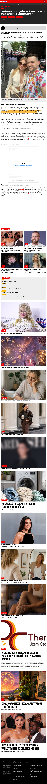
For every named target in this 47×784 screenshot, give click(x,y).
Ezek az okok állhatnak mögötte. (9, 617)
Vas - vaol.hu (32, 774)
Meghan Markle (20, 4)
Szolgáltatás (21, 762)
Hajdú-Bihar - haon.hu (17, 777)
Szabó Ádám (4, 17)
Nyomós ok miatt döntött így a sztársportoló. (32, 250)
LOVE (9, 6)
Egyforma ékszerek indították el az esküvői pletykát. (35, 273)
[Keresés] (42, 1)
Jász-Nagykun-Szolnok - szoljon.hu (36, 765)
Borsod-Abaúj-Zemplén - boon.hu (19, 770)
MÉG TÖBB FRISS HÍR (5, 298)
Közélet (26, 761)
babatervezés (11, 17)
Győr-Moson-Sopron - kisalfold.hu (19, 776)
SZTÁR (6, 6)
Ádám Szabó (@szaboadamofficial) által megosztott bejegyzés (23, 180)
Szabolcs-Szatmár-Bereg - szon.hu (36, 771)
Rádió (27, 762)
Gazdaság (33, 761)
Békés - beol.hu (15, 768)
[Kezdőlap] (4, 1)
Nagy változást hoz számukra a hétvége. (11, 709)
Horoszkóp (3, 4)
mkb (7, 19)
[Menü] (44, 1)
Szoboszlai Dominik (11, 4)
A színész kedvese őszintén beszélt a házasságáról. (10, 250)
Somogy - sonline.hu (33, 770)
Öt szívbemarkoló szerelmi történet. (10, 272)
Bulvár (14, 762)
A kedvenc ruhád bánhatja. (8, 510)
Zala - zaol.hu (32, 777)
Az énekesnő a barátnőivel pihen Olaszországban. (13, 546)
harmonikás (19, 17)
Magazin (39, 761)
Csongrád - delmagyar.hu (17, 771)
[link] (3, 244)
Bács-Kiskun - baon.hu (17, 765)
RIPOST (2, 6)
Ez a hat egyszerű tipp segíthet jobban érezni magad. (14, 582)
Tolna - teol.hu (32, 773)
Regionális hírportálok (18, 761)
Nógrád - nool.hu (33, 768)
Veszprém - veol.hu (33, 776)
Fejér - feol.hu (15, 774)
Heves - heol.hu (15, 779)
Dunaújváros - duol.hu (17, 773)
